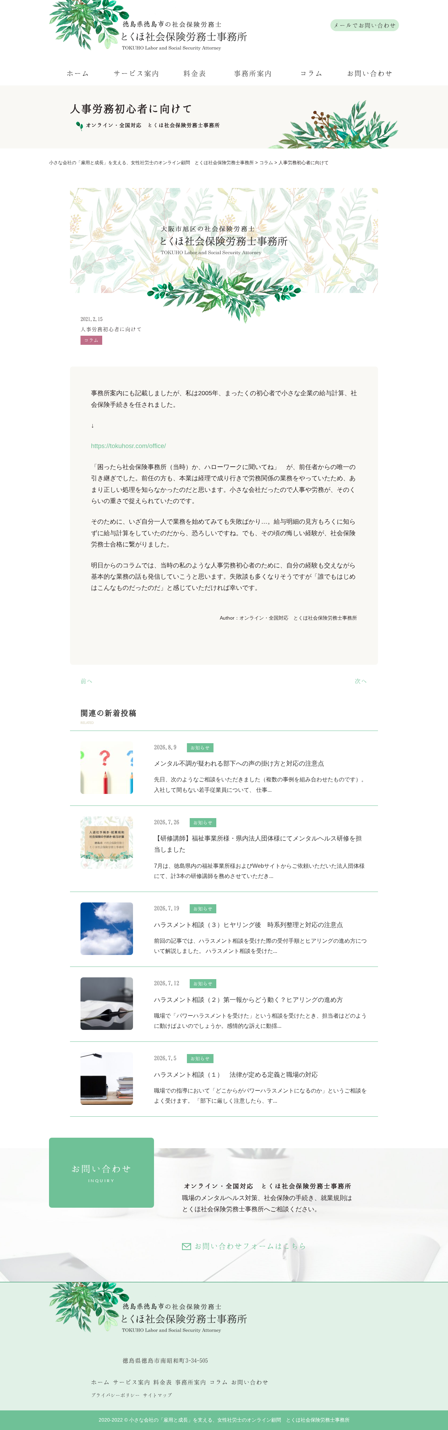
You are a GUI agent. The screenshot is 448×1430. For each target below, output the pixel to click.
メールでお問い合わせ (364, 25)
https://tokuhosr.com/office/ (128, 445)
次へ (361, 681)
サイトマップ (157, 1395)
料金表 (194, 73)
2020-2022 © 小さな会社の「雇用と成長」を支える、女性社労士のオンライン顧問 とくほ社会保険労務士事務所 (224, 1420)
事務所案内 (253, 73)
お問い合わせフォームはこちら (250, 1246)
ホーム (78, 73)
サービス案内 (136, 73)
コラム (311, 73)
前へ (86, 681)
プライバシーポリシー (115, 1395)
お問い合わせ (370, 73)
